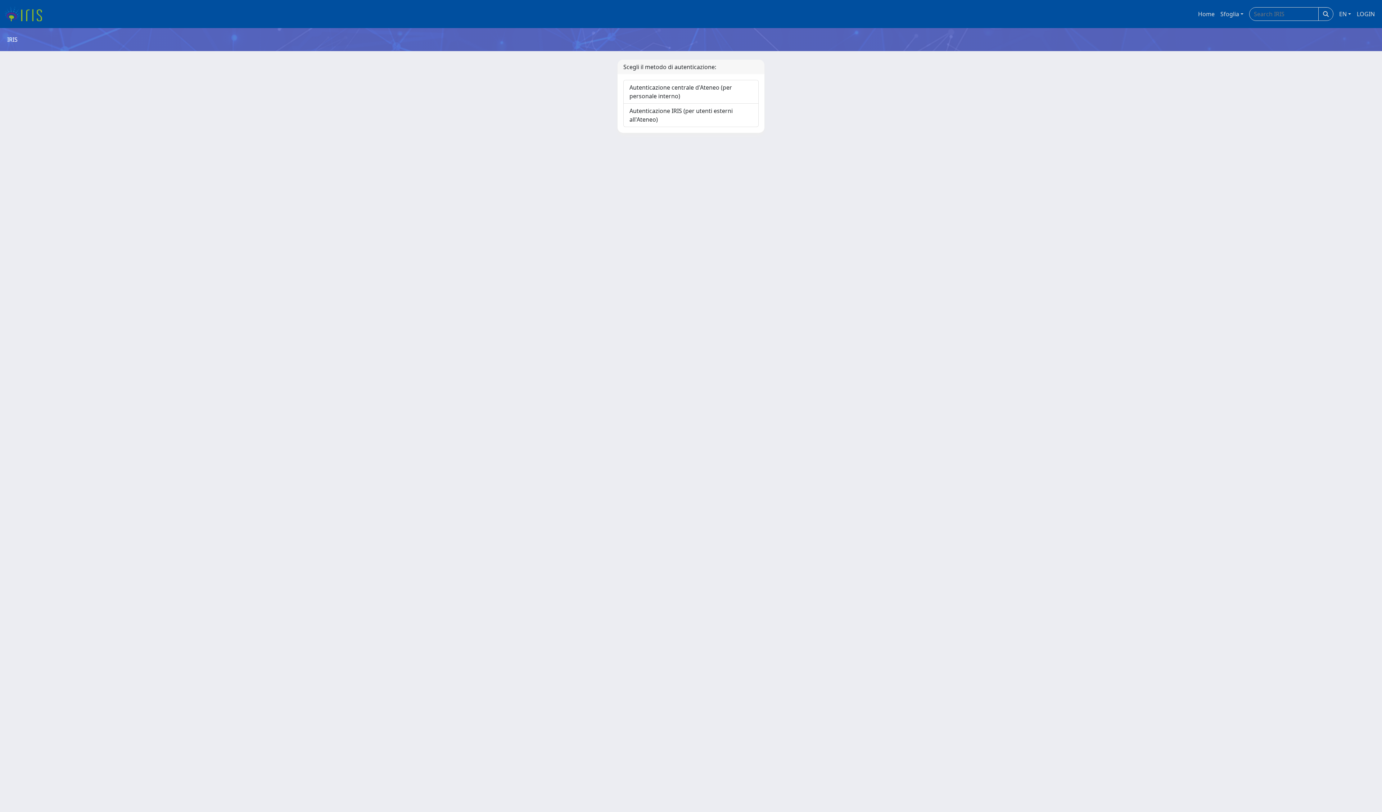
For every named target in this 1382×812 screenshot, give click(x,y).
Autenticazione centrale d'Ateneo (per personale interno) (680, 92)
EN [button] (1343, 14)
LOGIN (1366, 14)
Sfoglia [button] (1229, 14)
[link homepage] (26, 14)
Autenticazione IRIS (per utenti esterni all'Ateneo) (681, 115)
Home (1206, 14)
